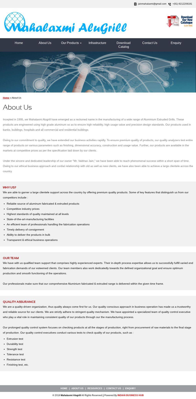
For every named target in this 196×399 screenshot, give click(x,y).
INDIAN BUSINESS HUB (131, 395)
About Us (45, 43)
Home (19, 43)
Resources (94, 388)
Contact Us (149, 43)
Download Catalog (124, 44)
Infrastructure (97, 43)
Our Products (70, 43)
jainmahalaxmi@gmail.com (152, 3)
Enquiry (176, 43)
